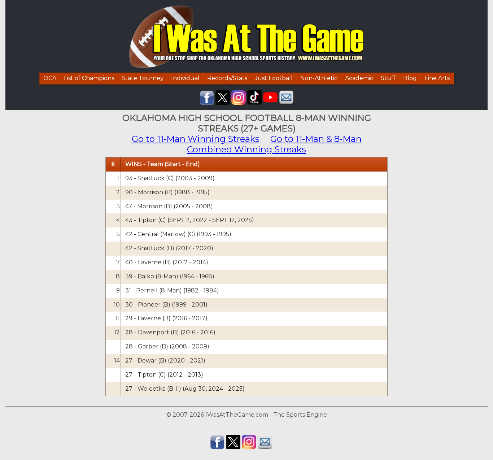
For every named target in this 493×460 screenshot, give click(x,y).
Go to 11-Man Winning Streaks (195, 139)
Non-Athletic (318, 78)
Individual (185, 78)
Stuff (388, 78)
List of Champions (89, 78)
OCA (49, 78)
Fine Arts (437, 78)
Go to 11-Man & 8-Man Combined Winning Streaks (274, 144)
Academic (359, 78)
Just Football (274, 78)
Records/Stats (227, 78)
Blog (410, 78)
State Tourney (142, 78)
